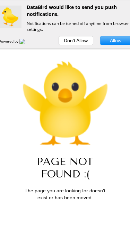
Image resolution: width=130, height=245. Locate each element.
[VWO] (26, 41)
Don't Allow (76, 40)
